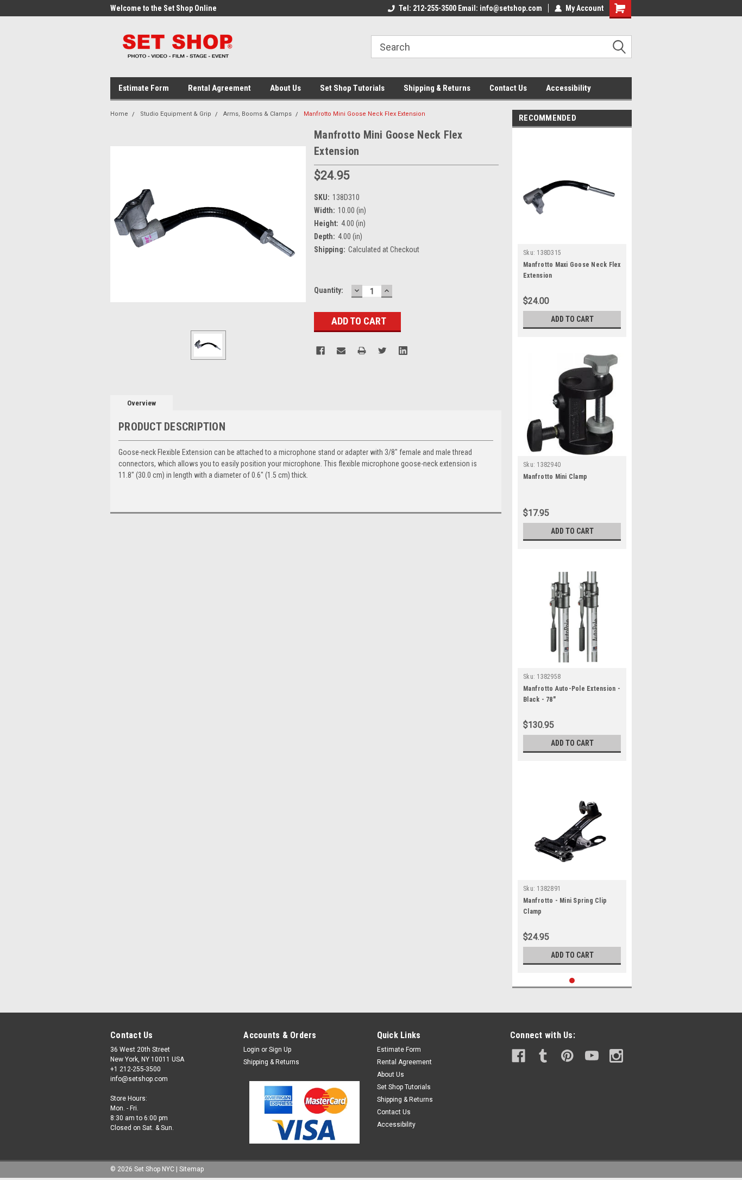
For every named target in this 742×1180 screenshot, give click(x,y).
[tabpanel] (572, 235)
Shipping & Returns (437, 88)
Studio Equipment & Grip (175, 113)
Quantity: (328, 290)
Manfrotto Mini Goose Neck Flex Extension (364, 113)
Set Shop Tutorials (352, 88)
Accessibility (568, 88)
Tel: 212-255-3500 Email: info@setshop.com (470, 8)
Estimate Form (143, 88)
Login (251, 1049)
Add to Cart (572, 319)
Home (119, 113)
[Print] (361, 350)
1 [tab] (572, 981)
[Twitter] (382, 350)
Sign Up (280, 1049)
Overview (141, 403)
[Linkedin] (403, 350)
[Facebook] (320, 350)
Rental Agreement (219, 88)
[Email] (341, 350)
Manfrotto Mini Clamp (555, 476)
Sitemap (191, 1169)
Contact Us (508, 88)
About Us (285, 88)
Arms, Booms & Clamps (257, 113)
